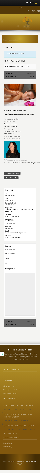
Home (5, 40)
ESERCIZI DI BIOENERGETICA (11, 75)
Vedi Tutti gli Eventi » (10, 433)
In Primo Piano (13, 40)
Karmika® (19, 464)
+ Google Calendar (12, 173)
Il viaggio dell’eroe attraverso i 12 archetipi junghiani (17, 415)
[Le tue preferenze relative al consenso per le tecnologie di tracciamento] (2, 354)
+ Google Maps (10, 269)
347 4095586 (9, 386)
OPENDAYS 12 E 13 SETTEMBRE (18, 405)
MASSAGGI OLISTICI (30, 75)
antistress (8, 210)
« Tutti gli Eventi (9, 47)
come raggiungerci (11, 393)
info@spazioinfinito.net (12, 390)
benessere (16, 210)
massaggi (24, 210)
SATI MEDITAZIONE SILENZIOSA (18, 425)
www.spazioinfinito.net (12, 216)
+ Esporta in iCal (11, 178)
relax (11, 212)
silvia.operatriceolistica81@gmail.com (27, 163)
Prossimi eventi (10, 205)
